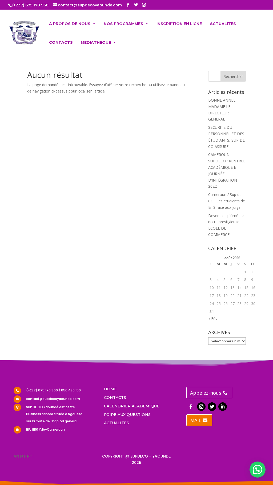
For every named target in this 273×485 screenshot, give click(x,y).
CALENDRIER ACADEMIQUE (131, 406)
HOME (110, 389)
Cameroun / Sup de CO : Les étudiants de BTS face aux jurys (226, 201)
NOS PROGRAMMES (123, 23)
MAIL (195, 420)
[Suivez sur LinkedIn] (222, 406)
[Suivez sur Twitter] (212, 406)
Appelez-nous (205, 393)
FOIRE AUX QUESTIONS (127, 414)
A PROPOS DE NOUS (69, 23)
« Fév (212, 318)
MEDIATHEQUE (96, 42)
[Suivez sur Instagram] (201, 406)
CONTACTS (61, 42)
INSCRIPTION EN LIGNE (179, 23)
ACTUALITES (223, 23)
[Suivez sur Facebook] (190, 406)
